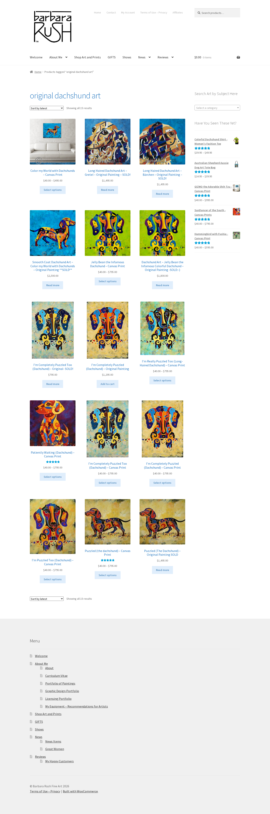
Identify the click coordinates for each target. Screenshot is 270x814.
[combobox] (217, 107)
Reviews (163, 57)
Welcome (36, 57)
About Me (55, 57)
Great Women (54, 749)
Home (97, 12)
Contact (111, 12)
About (49, 668)
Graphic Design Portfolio (62, 691)
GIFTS (112, 57)
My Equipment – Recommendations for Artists (76, 706)
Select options (53, 190)
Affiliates (178, 12)
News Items (53, 741)
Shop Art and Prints (87, 57)
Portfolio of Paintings (60, 683)
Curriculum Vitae (56, 676)
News (141, 57)
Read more (107, 190)
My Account (128, 12)
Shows (127, 57)
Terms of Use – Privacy (153, 12)
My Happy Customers (59, 761)
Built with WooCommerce (80, 791)
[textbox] (217, 108)
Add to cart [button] (107, 384)
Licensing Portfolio (58, 699)
